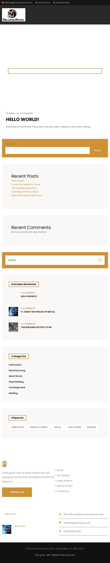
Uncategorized (17, 387)
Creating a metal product (24, 191)
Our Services (63, 475)
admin (12, 113)
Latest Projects (64, 480)
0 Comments (26, 113)
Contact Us (63, 491)
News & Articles (65, 486)
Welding (13, 393)
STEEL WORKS (74, 427)
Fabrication (15, 364)
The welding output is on (24, 188)
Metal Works (15, 376)
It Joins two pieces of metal (25, 184)
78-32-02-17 (44, 2)
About (60, 470)
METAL (57, 427)
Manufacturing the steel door (26, 195)
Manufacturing (17, 370)
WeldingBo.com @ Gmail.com (18, 2)
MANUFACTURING (38, 427)
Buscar (9, 144)
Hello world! (22, 119)
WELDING (91, 427)
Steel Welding (16, 381)
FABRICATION (17, 427)
